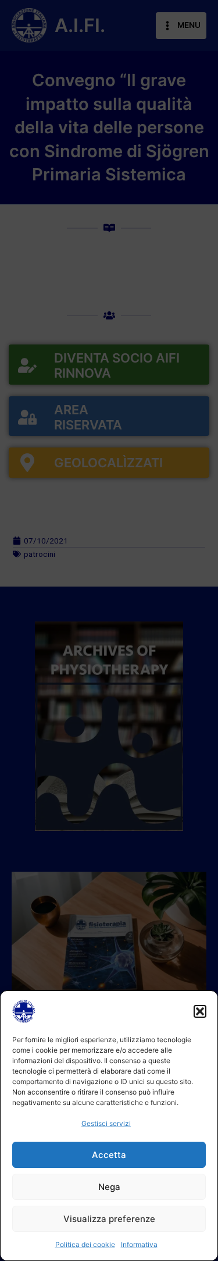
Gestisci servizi (106, 1123)
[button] (200, 1011)
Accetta (109, 1154)
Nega (109, 1186)
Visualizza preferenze (109, 1218)
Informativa (139, 1244)
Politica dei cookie (85, 1244)
